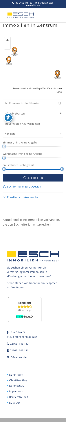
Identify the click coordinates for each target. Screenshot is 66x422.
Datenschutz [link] (17, 385)
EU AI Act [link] (14, 402)
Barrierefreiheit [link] (18, 397)
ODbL (59, 91)
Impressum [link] (16, 391)
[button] (56, 17)
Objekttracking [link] (18, 380)
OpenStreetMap (32, 88)
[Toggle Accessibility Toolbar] (8, 117)
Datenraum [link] (16, 374)
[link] (20, 15)
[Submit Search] (59, 103)
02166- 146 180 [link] (19, 343)
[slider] (4, 146)
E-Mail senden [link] (19, 357)
